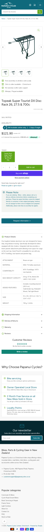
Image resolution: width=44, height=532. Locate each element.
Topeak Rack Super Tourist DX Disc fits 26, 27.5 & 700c (8, 157)
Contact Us (5, 511)
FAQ (3, 514)
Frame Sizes (6, 503)
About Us (5, 509)
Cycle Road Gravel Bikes (10, 498)
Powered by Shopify (36, 526)
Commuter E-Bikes (8, 495)
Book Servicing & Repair (10, 500)
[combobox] (22, 12)
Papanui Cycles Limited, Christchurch (18, 526)
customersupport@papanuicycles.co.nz (17, 477)
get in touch (17, 185)
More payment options (22, 177)
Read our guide (7, 185)
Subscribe (36, 438)
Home (3, 18)
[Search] (40, 12)
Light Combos (6, 506)
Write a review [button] (22, 352)
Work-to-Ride (6, 517)
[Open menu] (40, 5)
